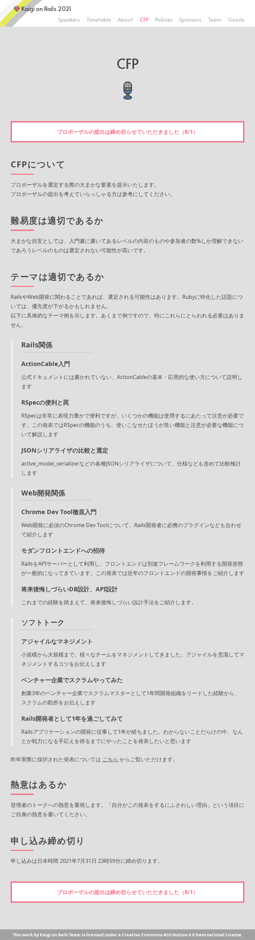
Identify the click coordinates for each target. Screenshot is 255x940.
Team (214, 19)
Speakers (69, 19)
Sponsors (190, 19)
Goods (236, 19)
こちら (110, 759)
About (125, 19)
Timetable (98, 19)
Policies (163, 19)
